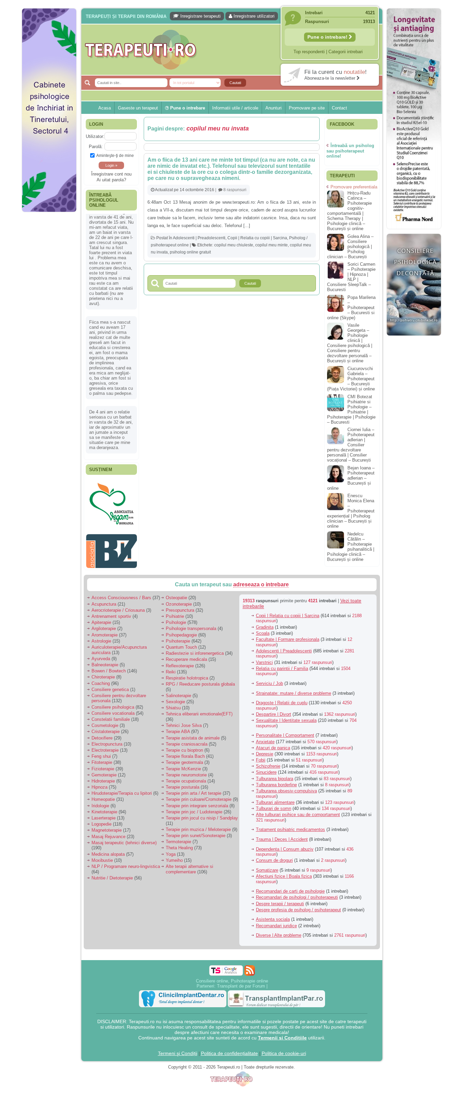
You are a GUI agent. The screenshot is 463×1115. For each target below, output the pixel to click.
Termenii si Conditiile (282, 1034)
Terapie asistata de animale (193, 734)
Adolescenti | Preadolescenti (199, 238)
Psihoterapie (178, 637)
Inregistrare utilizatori (253, 16)
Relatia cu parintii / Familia (282, 664)
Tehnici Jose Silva (184, 722)
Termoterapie (178, 838)
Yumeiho (174, 856)
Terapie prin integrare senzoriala (197, 802)
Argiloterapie (104, 625)
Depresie (264, 750)
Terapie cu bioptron (184, 746)
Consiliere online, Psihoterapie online (232, 977)
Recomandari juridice (276, 922)
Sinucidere (266, 768)
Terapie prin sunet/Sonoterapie (195, 832)
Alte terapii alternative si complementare (189, 865)
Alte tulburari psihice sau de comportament (298, 811)
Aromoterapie (105, 631)
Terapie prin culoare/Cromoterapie (199, 795)
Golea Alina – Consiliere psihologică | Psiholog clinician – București (350, 246)
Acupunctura (104, 600)
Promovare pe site (307, 107)
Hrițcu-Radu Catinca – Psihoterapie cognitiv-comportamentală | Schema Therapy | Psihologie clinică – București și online (349, 210)
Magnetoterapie (107, 826)
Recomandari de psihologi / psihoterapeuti (297, 893)
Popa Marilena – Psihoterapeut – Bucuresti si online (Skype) (351, 307)
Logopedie (102, 820)
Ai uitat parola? (111, 179)
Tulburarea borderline (276, 781)
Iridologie (100, 802)
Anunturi (273, 107)
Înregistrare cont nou (111, 174)
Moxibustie (102, 856)
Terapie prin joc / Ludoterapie (194, 808)
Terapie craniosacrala (186, 740)
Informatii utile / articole (235, 107)
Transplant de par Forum (241, 982)
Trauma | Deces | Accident (282, 835)
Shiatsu (173, 704)
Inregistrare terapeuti (200, 16)
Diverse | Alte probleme (278, 931)
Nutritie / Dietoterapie (112, 874)
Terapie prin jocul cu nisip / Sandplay (202, 814)
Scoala (262, 629)
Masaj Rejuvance (108, 832)
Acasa (104, 107)
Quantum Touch (181, 643)
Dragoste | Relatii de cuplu (281, 699)
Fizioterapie (103, 765)
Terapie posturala (182, 783)
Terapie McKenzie (183, 765)
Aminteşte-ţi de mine (115, 155)
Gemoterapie (104, 771)
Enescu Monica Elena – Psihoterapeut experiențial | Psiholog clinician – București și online (351, 511)
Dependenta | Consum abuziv (285, 845)
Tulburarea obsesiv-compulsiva (286, 787)
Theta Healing (179, 844)
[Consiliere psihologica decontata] (414, 339)
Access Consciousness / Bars (121, 594)
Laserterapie (104, 814)
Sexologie (175, 698)
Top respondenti (309, 51)
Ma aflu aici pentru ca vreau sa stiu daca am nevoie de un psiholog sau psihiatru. (111, 371)
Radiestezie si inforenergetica (195, 649)
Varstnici (264, 658)
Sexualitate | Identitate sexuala (286, 716)
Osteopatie (176, 594)
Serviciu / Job (269, 680)
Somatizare (267, 866)
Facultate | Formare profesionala (287, 635)
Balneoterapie (105, 661)
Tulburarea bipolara (274, 774)
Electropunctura (107, 740)
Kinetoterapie (104, 808)
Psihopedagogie (181, 631)
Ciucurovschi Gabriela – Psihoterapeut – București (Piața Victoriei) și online (351, 378)
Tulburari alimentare (275, 798)
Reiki (171, 668)
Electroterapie (105, 746)
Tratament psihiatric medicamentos (290, 826)
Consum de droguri (274, 856)
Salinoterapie (178, 692)
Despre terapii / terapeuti (280, 900)
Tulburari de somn (273, 805)
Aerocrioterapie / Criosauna (118, 606)
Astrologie (101, 637)
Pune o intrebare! (328, 37)
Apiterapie (101, 619)
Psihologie (176, 619)
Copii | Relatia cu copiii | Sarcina (257, 238)
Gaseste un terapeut (138, 107)
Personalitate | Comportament (285, 731)
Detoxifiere (102, 734)
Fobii (260, 756)
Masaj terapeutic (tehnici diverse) (124, 839)
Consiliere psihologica (113, 703)
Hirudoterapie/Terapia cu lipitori (122, 789)
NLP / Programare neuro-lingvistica (126, 863)
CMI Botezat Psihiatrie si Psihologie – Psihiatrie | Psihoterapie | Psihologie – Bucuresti (351, 409)
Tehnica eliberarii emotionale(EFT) (199, 710)
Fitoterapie (102, 759)
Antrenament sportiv (111, 612)
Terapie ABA (178, 728)
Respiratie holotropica (187, 674)
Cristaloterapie (106, 728)
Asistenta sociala (273, 915)
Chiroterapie (103, 673)
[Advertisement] (49, 318)
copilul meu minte (271, 245)
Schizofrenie (268, 762)
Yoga (171, 850)
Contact (339, 107)
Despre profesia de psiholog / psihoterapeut (298, 906)
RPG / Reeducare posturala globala (200, 680)
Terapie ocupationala (186, 777)
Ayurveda (101, 654)
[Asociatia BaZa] (111, 490)
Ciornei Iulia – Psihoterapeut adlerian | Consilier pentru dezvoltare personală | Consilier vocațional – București (351, 445)
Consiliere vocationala (113, 709)
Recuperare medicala (186, 655)
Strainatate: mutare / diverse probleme (293, 689)
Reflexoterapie (180, 662)
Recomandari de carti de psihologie (290, 887)
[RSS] (249, 966)
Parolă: (96, 146)
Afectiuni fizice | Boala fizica (284, 872)
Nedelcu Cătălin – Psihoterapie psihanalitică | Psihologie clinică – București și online (350, 546)
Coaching (101, 679)
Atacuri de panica (273, 744)
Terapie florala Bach (185, 752)
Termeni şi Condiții (177, 1049)
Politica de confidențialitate (229, 1049)
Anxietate (265, 738)
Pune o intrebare (187, 107)
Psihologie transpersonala (191, 625)
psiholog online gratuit (190, 252)
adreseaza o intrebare (261, 581)
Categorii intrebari (345, 51)
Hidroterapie (103, 777)
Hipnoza (99, 783)
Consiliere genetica (110, 685)
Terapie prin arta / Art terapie (193, 789)
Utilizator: (95, 136)
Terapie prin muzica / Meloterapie (198, 825)
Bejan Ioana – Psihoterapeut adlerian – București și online (351, 478)
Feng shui (101, 752)
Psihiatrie (175, 612)
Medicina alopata (108, 850)
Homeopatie (103, 795)
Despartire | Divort (273, 710)
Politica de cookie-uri (284, 1049)
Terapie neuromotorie (186, 771)
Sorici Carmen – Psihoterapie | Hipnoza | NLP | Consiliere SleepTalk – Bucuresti (351, 277)
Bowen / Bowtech (109, 667)
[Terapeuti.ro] (233, 49)
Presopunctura (180, 606)
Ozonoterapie (179, 600)
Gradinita (265, 623)
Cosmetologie (105, 722)
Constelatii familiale (111, 715)
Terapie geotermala (184, 759)
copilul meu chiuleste (233, 245)
